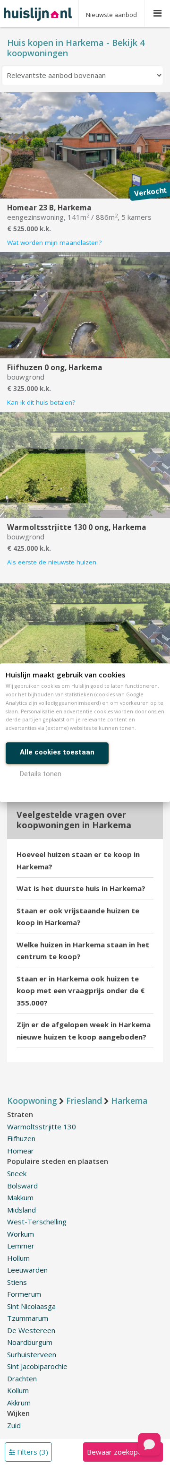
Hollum (18, 1258)
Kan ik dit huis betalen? (41, 402)
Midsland (21, 1209)
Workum (20, 1234)
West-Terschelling (37, 1221)
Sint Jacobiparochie (37, 1366)
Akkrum (19, 1402)
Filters (31, 1451)
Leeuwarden (27, 1269)
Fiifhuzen (21, 1138)
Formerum (24, 1294)
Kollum (18, 1390)
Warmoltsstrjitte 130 (41, 1126)
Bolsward (22, 1185)
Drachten (22, 1378)
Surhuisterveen (31, 1354)
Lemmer (20, 1245)
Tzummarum (27, 1318)
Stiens (17, 1282)
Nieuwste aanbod (111, 14)
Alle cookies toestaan (57, 752)
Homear (20, 1150)
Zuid (14, 1425)
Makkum (20, 1197)
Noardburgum (29, 1342)
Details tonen (40, 774)
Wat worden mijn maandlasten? (54, 242)
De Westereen (31, 1330)
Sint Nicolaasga (31, 1306)
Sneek (16, 1173)
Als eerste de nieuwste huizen (51, 562)
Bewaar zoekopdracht (123, 1451)
